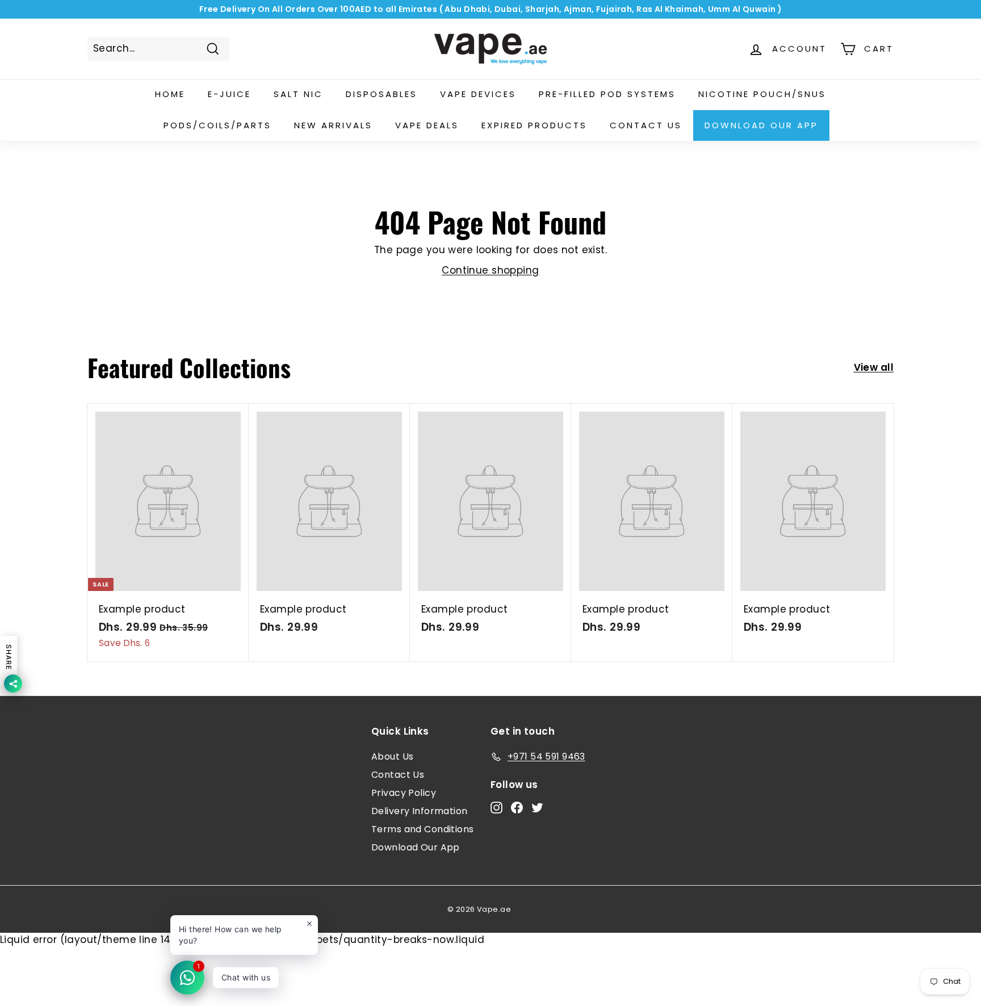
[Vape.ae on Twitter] (537, 807)
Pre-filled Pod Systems (607, 94)
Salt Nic (298, 94)
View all (874, 367)
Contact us (646, 125)
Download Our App (761, 125)
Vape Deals (427, 125)
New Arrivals (333, 125)
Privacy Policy (403, 792)
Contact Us (397, 774)
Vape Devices (478, 94)
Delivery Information (419, 811)
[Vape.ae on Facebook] (517, 807)
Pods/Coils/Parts (217, 125)
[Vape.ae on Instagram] (496, 807)
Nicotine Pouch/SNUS (762, 94)
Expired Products (534, 125)
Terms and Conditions (422, 829)
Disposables (381, 94)
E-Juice (229, 94)
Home (170, 94)
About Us (392, 756)
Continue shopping (490, 270)
